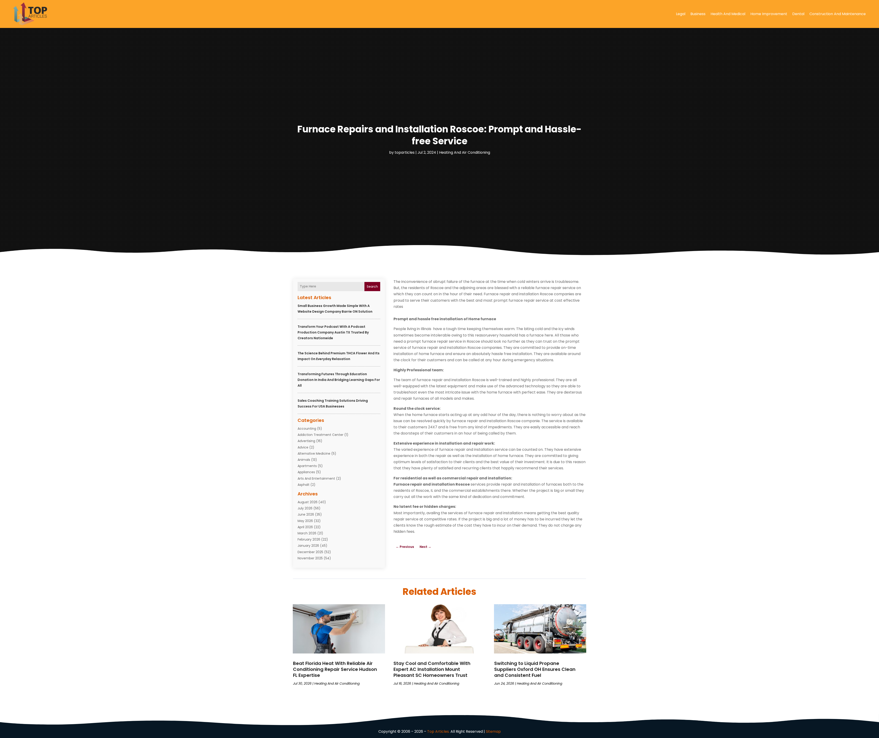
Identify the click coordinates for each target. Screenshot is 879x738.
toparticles (405, 152)
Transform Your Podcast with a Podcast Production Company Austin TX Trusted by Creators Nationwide (333, 332)
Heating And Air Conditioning (464, 152)
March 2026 (307, 533)
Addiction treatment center (320, 434)
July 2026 (305, 508)
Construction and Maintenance (837, 13)
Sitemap (493, 731)
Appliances (306, 472)
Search (372, 286)
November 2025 (310, 558)
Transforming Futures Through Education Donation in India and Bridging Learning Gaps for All (339, 380)
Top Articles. (438, 731)
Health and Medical (728, 13)
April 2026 (305, 527)
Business (697, 13)
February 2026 (309, 539)
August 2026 (307, 502)
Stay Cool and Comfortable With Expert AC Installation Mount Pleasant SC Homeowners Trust (431, 669)
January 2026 (308, 545)
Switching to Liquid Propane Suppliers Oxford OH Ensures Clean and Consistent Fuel (534, 669)
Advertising (306, 441)
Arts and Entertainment (316, 478)
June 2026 (306, 514)
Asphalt (303, 484)
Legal (680, 13)
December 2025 (310, 552)
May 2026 (305, 521)
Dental (798, 13)
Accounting (307, 428)
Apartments (307, 466)
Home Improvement (768, 13)
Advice (303, 447)
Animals (304, 459)
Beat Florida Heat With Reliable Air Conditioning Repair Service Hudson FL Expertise (335, 669)
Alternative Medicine (314, 453)
